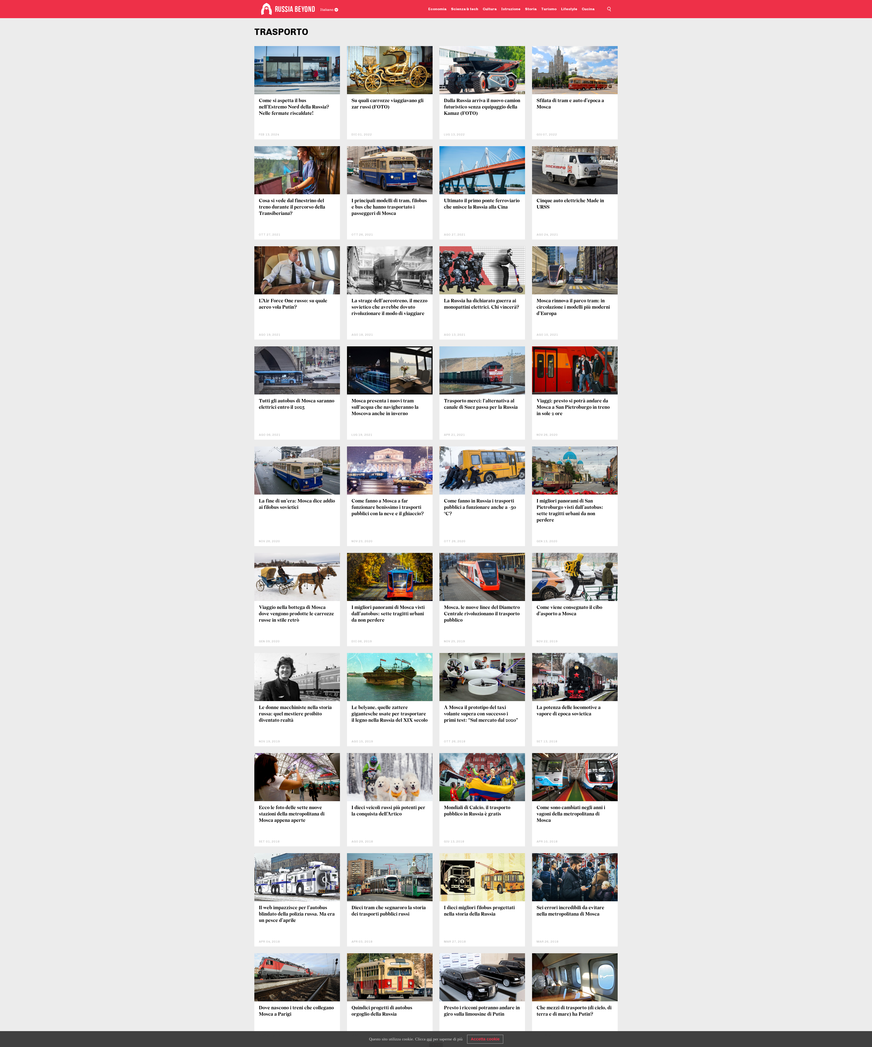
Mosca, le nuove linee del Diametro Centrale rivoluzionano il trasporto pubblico (482, 614)
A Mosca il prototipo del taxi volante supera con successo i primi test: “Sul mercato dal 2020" (481, 714)
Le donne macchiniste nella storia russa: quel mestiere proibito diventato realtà (295, 714)
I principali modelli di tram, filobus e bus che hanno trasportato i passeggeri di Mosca (389, 207)
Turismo (549, 9)
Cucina (588, 9)
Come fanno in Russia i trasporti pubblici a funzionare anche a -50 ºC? (480, 508)
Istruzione (510, 9)
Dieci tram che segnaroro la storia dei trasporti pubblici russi (389, 911)
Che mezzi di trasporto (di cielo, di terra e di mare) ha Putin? (574, 1011)
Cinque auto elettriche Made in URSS (570, 204)
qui (429, 1039)
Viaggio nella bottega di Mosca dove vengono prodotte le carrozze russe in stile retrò (296, 614)
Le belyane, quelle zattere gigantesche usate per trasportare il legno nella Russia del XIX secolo (390, 714)
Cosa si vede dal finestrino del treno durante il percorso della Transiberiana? (292, 207)
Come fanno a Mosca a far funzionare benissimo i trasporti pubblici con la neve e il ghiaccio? (388, 508)
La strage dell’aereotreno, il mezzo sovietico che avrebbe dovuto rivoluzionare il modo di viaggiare (389, 307)
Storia (531, 9)
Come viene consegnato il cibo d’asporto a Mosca (569, 611)
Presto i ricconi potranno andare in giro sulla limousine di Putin (482, 1011)
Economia (437, 9)
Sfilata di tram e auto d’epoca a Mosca (570, 104)
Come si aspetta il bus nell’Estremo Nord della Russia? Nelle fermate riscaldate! (294, 107)
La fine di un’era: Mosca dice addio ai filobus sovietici (297, 504)
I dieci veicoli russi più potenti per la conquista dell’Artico (388, 811)
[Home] (266, 9)
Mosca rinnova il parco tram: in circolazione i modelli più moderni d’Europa (573, 307)
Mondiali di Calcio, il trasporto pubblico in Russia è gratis (477, 811)
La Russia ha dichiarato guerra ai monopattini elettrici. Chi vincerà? (481, 304)
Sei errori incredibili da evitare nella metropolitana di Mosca (570, 911)
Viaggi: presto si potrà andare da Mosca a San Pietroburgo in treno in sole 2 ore (573, 407)
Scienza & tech (464, 9)
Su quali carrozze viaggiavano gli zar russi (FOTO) (388, 104)
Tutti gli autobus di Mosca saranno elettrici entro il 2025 (296, 404)
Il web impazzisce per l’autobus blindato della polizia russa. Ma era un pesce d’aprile (297, 914)
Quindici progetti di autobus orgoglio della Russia (382, 1011)
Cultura (490, 9)
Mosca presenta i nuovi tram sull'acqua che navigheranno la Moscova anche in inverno (385, 407)
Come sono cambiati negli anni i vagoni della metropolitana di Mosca (571, 814)
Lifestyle (569, 9)
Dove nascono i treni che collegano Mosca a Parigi (296, 1011)
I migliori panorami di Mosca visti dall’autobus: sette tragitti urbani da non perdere (388, 614)
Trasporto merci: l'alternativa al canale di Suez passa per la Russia (481, 404)
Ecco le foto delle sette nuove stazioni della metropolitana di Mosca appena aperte (292, 814)
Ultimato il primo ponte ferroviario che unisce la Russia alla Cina (482, 204)
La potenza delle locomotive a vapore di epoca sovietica (569, 711)
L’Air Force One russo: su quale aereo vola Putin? (293, 304)
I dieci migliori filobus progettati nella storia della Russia (479, 911)
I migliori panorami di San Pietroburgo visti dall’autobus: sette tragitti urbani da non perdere (570, 511)
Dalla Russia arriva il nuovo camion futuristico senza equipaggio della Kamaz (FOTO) (482, 107)
